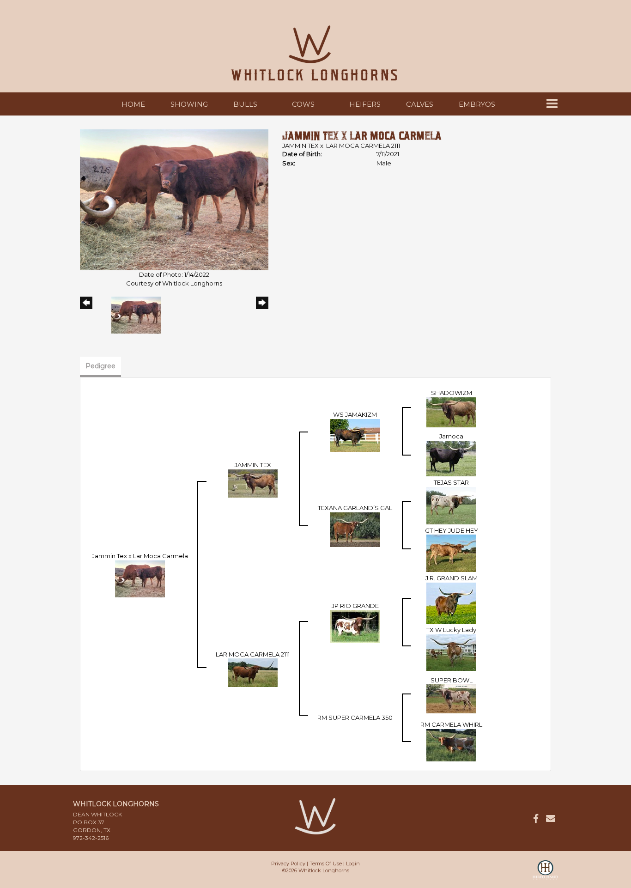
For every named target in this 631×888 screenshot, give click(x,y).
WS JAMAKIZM (355, 414)
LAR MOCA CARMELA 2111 (363, 145)
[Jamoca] (451, 458)
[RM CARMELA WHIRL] (451, 744)
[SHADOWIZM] (451, 411)
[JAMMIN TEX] (253, 483)
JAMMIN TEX (300, 145)
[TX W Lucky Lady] (451, 651)
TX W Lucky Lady (451, 629)
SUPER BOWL (452, 680)
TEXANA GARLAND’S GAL (355, 507)
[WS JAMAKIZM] (355, 434)
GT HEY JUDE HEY (451, 530)
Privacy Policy (288, 863)
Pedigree (100, 366)
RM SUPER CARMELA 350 (355, 717)
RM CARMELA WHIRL (451, 724)
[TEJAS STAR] (451, 505)
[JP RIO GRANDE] (355, 626)
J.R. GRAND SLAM (451, 578)
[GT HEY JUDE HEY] (451, 552)
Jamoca (451, 436)
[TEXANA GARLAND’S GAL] (355, 529)
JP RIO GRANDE (355, 605)
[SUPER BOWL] (451, 698)
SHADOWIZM (451, 392)
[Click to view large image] (174, 199)
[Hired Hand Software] (545, 874)
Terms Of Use (325, 863)
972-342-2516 (91, 837)
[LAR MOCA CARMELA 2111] (253, 672)
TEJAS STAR (451, 482)
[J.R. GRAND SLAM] (451, 602)
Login (353, 863)
